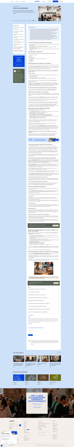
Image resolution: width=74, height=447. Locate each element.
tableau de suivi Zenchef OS (52, 89)
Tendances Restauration (32, 47)
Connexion (43, 1)
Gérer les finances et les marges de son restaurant (19, 32)
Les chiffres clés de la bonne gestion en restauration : (19, 28)
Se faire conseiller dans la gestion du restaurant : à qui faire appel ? (18, 51)
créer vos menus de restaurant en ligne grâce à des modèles (47, 104)
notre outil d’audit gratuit (47, 39)
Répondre (32, 344)
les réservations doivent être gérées (36, 173)
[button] (12, 1)
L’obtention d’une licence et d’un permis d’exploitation (37, 242)
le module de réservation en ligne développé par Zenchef (41, 161)
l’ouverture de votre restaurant (49, 190)
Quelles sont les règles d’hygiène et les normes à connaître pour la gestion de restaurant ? (19, 47)
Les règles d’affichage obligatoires (34, 241)
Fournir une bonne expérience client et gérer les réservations (19, 42)
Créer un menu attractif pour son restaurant (18, 34)
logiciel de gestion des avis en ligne (39, 178)
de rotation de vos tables (49, 184)
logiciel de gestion (53, 151)
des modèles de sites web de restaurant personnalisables (49, 200)
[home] (37, 1)
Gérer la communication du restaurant (17, 45)
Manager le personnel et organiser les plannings (18, 37)
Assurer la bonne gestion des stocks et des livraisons (19, 40)
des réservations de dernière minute (40, 184)
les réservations (31, 60)
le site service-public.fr (47, 249)
